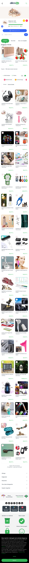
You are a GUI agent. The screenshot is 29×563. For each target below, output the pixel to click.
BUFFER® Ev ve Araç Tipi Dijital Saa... (20, 250)
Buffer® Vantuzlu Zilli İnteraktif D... (6, 417)
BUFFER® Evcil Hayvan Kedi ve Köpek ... (21, 208)
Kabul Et (14, 560)
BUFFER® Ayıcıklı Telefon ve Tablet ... (7, 312)
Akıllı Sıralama (7, 75)
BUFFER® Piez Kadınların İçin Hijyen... (21, 354)
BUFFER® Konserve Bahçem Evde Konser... (7, 187)
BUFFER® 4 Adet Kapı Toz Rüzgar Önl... (6, 62)
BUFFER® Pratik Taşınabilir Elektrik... (7, 125)
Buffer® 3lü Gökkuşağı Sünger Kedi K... (21, 62)
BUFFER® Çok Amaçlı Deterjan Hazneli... (7, 229)
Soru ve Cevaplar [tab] (22, 40)
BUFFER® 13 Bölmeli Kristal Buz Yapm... (7, 437)
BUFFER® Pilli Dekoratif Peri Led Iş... (7, 146)
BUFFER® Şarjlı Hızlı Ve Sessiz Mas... (7, 271)
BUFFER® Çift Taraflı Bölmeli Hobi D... (21, 167)
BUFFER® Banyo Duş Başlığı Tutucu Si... (21, 333)
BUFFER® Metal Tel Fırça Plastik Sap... (6, 458)
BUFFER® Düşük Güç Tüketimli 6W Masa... (7, 375)
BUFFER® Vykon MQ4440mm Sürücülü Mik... (21, 187)
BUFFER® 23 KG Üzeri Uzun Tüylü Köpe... (7, 167)
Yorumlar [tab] (13, 40)
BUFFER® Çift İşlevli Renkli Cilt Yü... (21, 271)
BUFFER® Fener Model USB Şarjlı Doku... (21, 375)
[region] (14, 548)
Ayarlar (14, 556)
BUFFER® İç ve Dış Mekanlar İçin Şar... (21, 396)
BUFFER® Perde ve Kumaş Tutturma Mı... (21, 229)
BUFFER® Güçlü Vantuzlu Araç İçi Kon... (21, 312)
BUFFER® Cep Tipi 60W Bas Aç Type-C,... (7, 354)
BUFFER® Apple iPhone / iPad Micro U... (7, 250)
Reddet (3, 546)
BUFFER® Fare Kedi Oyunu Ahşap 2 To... (7, 292)
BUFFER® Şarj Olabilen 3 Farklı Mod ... (7, 208)
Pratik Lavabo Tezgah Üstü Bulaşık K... (7, 333)
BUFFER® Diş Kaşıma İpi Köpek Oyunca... (21, 437)
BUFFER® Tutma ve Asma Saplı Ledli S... (6, 396)
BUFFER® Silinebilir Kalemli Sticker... (21, 292)
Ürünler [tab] (5, 40)
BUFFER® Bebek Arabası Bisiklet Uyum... (20, 458)
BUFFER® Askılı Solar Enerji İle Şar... (21, 146)
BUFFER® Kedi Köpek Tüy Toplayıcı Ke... (20, 125)
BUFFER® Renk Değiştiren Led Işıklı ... (21, 417)
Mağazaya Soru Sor (16, 30)
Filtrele (14, 75)
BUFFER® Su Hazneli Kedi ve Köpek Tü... (21, 104)
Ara (26, 34)
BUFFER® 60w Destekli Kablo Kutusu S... (7, 104)
